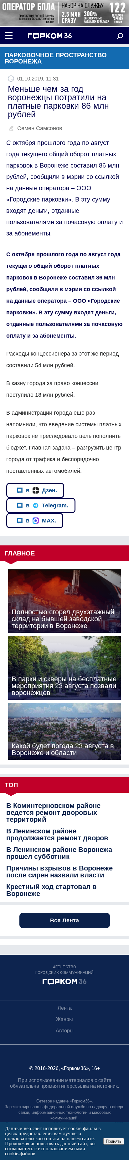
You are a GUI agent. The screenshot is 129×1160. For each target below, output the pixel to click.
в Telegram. (47, 505)
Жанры (64, 1019)
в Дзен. (41, 490)
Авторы (65, 1030)
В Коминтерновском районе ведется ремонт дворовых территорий (53, 812)
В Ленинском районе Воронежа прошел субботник (59, 853)
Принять (113, 1141)
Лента (65, 1008)
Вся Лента (64, 920)
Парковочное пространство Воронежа (56, 58)
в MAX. (41, 520)
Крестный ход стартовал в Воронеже (51, 890)
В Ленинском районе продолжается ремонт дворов (57, 835)
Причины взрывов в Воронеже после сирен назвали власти (59, 872)
